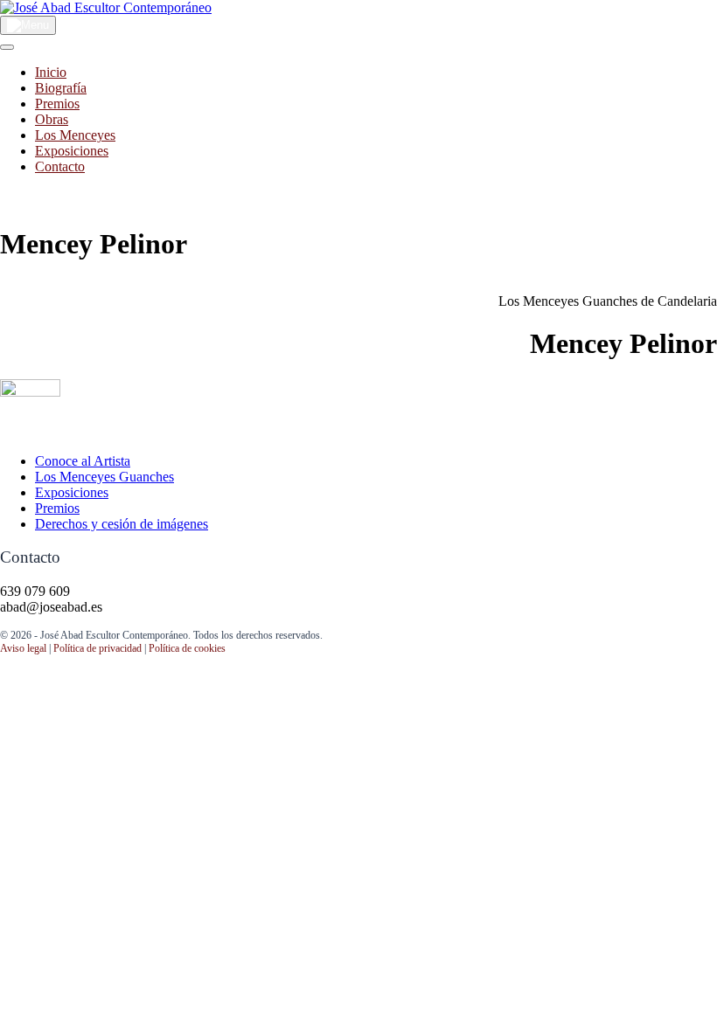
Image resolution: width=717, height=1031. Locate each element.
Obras (51, 119)
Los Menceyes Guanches (104, 476)
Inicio (50, 72)
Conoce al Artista (82, 460)
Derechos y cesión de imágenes (121, 523)
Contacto (60, 166)
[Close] (7, 47)
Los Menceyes (75, 135)
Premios (57, 103)
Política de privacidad (97, 648)
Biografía (61, 87)
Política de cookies (187, 648)
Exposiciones (71, 150)
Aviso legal (23, 648)
